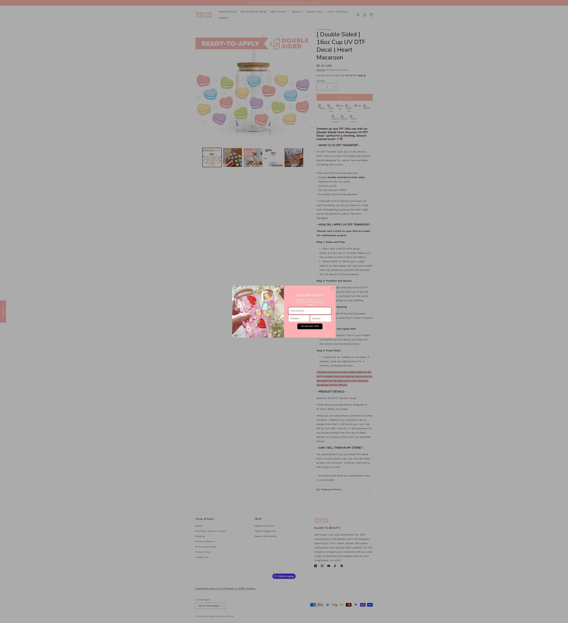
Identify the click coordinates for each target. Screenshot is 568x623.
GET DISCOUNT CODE (310, 326)
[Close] (333, 288)
